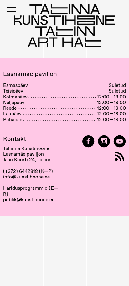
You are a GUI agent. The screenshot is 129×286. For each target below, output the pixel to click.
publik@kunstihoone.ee (28, 200)
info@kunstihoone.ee (26, 177)
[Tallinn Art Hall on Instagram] (104, 141)
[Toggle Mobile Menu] (11, 9)
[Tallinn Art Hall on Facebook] (88, 141)
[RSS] (119, 156)
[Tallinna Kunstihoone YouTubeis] (119, 141)
